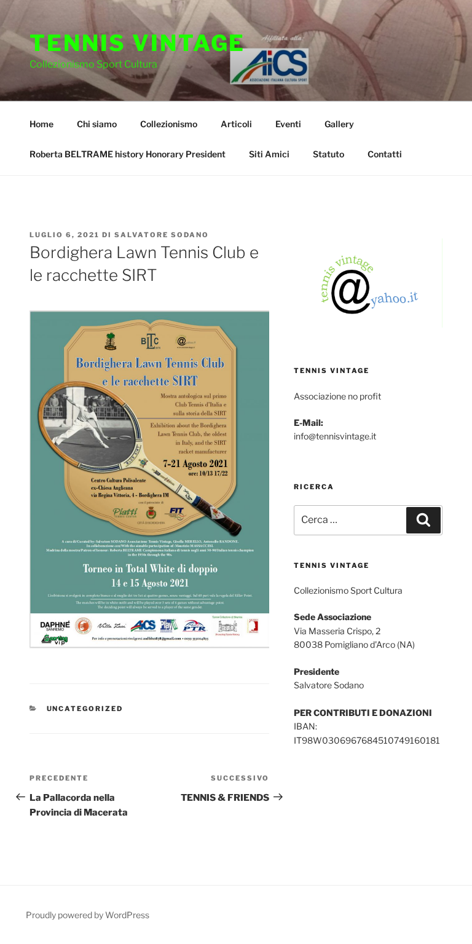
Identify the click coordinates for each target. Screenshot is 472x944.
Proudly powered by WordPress (87, 915)
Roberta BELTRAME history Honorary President (128, 154)
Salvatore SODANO (161, 234)
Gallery (339, 124)
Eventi (288, 124)
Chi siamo (97, 124)
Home (41, 124)
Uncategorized (85, 708)
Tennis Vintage (137, 43)
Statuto (328, 154)
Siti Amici (269, 154)
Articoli (236, 124)
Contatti (385, 154)
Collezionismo (168, 124)
